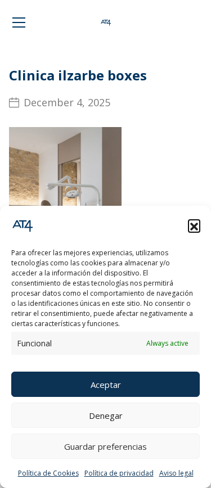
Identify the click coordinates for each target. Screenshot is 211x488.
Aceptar (106, 384)
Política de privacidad (119, 473)
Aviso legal (176, 473)
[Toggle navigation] (19, 22)
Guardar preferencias (105, 446)
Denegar (106, 415)
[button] (194, 225)
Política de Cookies (48, 473)
